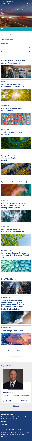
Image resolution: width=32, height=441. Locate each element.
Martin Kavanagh (10, 392)
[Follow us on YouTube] (2, 424)
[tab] (14, 406)
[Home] (7, 2)
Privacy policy (22, 434)
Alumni (15, 417)
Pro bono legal (5, 419)
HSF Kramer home (5, 10)
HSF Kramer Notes (16, 10)
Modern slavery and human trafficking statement (12, 432)
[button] (26, 2)
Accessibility (4, 434)
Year (2, 52)
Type (2, 48)
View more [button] (15, 355)
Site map (27, 432)
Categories (4, 44)
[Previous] (11, 406)
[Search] (25, 6)
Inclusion (12, 419)
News (2, 417)
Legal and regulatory (13, 434)
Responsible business (22, 419)
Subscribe (28, 417)
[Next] (21, 406)
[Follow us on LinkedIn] (6, 424)
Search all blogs (24, 37)
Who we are (9, 417)
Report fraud (4, 436)
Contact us (21, 417)
